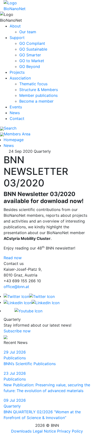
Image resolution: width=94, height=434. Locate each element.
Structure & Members (38, 89)
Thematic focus (33, 83)
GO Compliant (32, 43)
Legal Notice (44, 431)
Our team (27, 31)
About (15, 26)
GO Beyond (29, 66)
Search (10, 128)
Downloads (21, 431)
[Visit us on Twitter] (29, 296)
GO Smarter (30, 55)
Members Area (17, 134)
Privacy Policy (70, 431)
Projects (17, 72)
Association (20, 78)
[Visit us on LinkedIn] (32, 302)
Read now (13, 257)
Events (16, 107)
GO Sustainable (33, 49)
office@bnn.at (16, 286)
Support (17, 37)
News (15, 112)
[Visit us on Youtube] (23, 310)
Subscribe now (17, 331)
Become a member (36, 101)
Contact (17, 118)
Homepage (14, 139)
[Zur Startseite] (20, 5)
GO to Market (31, 60)
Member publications (38, 95)
